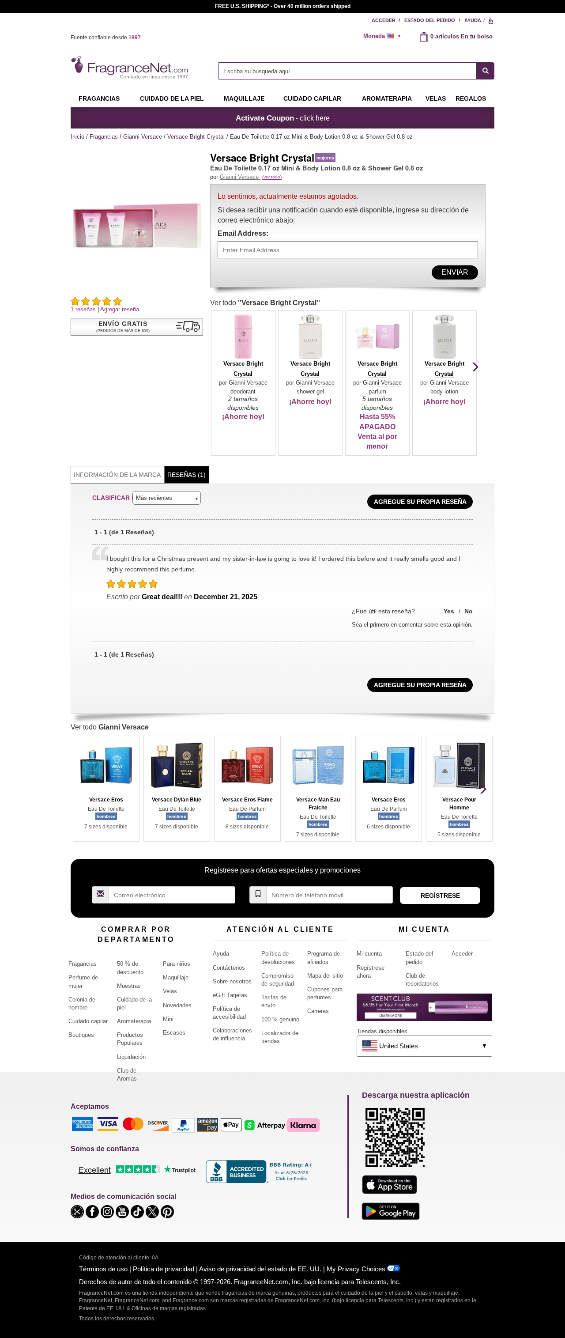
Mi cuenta (369, 953)
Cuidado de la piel (172, 98)
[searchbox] (347, 70)
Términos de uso (103, 1269)
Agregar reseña (119, 309)
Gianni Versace (143, 136)
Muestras (129, 986)
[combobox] (356, 70)
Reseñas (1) (186, 474)
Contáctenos (229, 967)
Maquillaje (244, 98)
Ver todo (265, 302)
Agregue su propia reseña (420, 501)
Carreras (318, 1011)
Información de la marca (117, 474)
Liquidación (131, 1057)
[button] (137, 327)
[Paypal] (183, 1124)
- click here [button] (283, 117)
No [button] (468, 611)
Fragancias (99, 98)
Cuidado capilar (312, 98)
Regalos (471, 98)
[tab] (117, 475)
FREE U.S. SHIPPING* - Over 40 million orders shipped (282, 6)
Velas (170, 991)
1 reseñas (84, 309)
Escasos (174, 1032)
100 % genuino (280, 1019)
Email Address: (243, 233)
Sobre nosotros (232, 981)
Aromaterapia (134, 1021)
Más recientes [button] (154, 498)
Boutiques (81, 1035)
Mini (168, 1019)
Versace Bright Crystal (196, 136)
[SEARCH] (485, 70)
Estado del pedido (429, 20)
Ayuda (472, 20)
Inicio (77, 136)
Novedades (177, 1005)
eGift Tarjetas (230, 995)
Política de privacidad (163, 1269)
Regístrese (440, 895)
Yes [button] (449, 611)
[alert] (385, 36)
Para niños (176, 963)
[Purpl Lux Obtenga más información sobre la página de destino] (424, 1010)
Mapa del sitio (325, 975)
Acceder (384, 20)
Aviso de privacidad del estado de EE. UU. (260, 1269)
